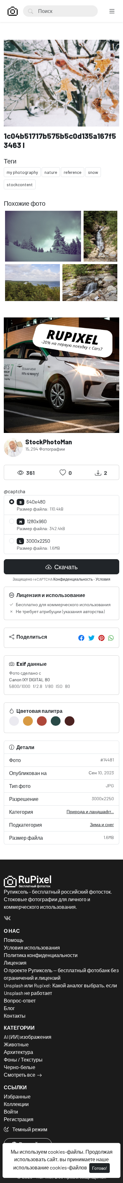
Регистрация (18, 1119)
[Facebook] (81, 638)
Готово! (99, 1168)
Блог (9, 1008)
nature (50, 172)
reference (72, 172)
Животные (16, 1044)
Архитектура (18, 1052)
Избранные (17, 1096)
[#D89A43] (28, 721)
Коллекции (16, 1104)
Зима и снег (102, 824)
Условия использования (32, 947)
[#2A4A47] (56, 721)
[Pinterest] (101, 638)
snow (93, 172)
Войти (11, 1112)
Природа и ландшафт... (90, 811)
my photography (22, 172)
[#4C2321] (69, 721)
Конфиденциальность (73, 579)
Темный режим (29, 1129)
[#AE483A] (42, 721)
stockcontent (20, 184)
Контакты (15, 1016)
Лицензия (15, 963)
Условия (103, 579)
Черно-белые (19, 1067)
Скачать (65, 567)
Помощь (13, 940)
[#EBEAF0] (14, 721)
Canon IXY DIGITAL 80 (29, 679)
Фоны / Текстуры (23, 1059)
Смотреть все (19, 1075)
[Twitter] (91, 638)
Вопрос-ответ (20, 1000)
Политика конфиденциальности (41, 955)
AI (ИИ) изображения (27, 1037)
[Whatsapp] (111, 638)
